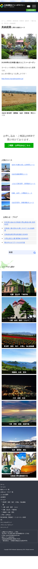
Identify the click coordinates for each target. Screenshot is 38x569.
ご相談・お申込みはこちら (28, 5)
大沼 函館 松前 (19, 398)
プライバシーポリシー (7, 525)
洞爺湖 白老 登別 (19, 372)
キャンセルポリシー (6, 522)
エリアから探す (8, 267)
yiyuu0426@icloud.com (13, 535)
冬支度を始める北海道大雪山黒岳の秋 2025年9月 (19, 223)
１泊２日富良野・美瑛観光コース (23, 183)
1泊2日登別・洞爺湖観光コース (23, 202)
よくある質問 (4, 494)
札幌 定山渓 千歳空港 (19, 294)
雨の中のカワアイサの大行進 (14, 242)
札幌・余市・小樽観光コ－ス (22, 193)
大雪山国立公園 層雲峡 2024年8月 (16, 238)
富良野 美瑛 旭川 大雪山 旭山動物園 (19, 346)
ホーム (3, 21)
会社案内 (3, 497)
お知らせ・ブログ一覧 (7, 492)
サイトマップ (4, 527)
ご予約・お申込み (6, 514)
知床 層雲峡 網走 (19, 450)
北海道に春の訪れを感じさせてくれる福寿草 (19, 229)
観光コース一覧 (5, 489)
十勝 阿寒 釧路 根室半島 (19, 424)
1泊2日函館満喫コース (20, 174)
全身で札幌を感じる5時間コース (23, 165)
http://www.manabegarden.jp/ (12, 79)
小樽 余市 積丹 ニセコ (19, 320)
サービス (3, 487)
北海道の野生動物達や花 (19, 476)
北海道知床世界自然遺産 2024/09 (16, 234)
